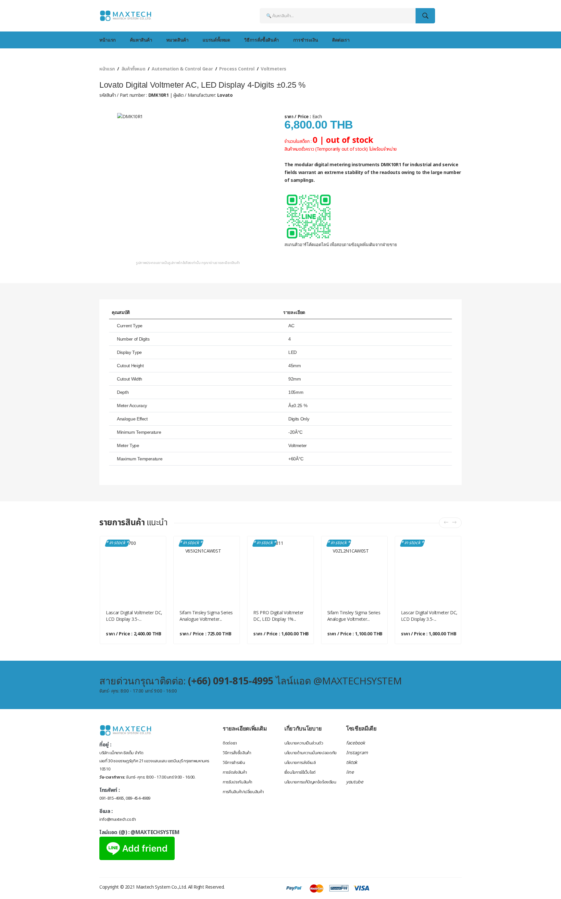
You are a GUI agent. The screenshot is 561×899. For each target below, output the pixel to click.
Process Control (237, 69)
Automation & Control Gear (182, 69)
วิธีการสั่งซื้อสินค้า (261, 40)
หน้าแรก (107, 40)
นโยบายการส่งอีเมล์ (300, 762)
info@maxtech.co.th (117, 819)
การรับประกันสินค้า (237, 782)
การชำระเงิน (305, 40)
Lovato (224, 95)
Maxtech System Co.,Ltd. (161, 887)
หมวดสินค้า (177, 40)
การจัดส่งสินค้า (235, 772)
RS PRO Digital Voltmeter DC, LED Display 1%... (278, 615)
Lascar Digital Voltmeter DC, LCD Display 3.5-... (134, 615)
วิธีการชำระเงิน (234, 762)
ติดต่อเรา (341, 40)
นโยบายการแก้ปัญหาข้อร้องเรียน (310, 782)
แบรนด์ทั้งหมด (216, 40)
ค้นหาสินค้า (141, 40)
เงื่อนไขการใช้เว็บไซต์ (300, 772)
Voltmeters (273, 69)
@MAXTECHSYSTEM (155, 832)
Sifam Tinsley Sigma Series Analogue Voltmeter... (206, 615)
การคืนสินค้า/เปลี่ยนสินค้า (243, 792)
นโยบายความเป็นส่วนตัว (303, 743)
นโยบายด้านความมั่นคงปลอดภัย (310, 753)
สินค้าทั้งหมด (133, 69)
